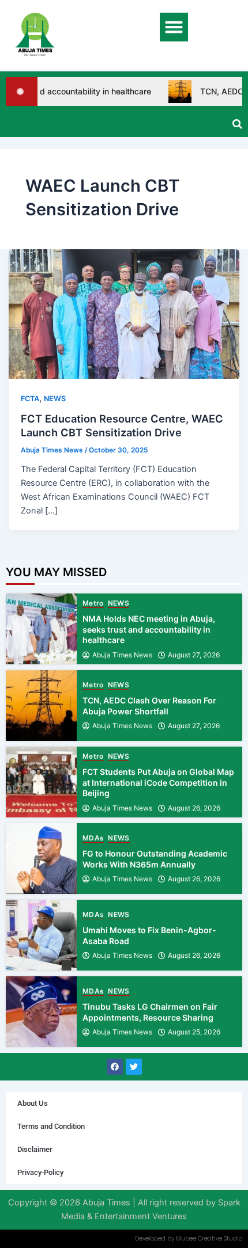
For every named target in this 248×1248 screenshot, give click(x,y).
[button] (174, 27)
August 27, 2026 (194, 655)
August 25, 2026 (194, 1032)
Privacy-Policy (40, 1172)
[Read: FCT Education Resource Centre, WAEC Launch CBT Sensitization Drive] (124, 313)
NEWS (55, 398)
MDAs (93, 838)
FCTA (30, 398)
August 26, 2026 (194, 808)
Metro (93, 603)
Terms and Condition (51, 1126)
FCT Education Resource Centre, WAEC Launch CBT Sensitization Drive (122, 425)
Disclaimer (34, 1149)
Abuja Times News (122, 655)
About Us (32, 1103)
